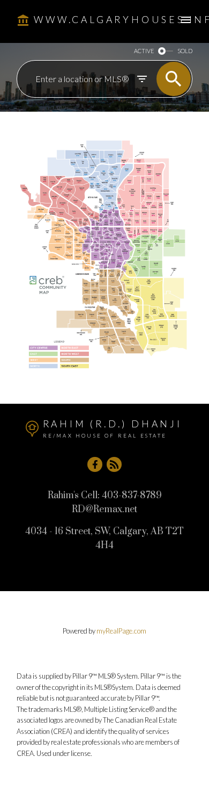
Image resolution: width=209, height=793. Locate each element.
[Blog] (114, 464)
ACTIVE (144, 50)
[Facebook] (94, 464)
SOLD (184, 50)
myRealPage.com (121, 631)
